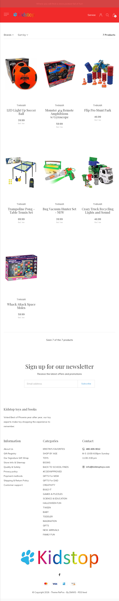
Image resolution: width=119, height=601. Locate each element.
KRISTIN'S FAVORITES (54, 449)
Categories (50, 441)
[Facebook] (59, 574)
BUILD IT (47, 489)
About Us (8, 449)
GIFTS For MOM (51, 476)
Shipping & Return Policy (16, 480)
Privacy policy (11, 471)
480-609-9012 (93, 449)
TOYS (45, 458)
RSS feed (82, 592)
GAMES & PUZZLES (53, 494)
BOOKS (46, 462)
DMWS (72, 592)
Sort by (22, 34)
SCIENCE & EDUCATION (55, 498)
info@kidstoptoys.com (98, 466)
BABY (46, 512)
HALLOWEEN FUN (52, 503)
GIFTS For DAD (50, 480)
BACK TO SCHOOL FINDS (56, 467)
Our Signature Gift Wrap (16, 458)
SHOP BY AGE (50, 453)
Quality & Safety (12, 467)
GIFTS (46, 525)
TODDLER (48, 516)
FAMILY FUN (49, 534)
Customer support (13, 485)
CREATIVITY (49, 485)
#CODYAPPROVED (52, 471)
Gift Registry (10, 453)
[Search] (107, 15)
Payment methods (13, 476)
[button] (6, 14)
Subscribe (86, 383)
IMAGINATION (50, 521)
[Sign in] (100, 15)
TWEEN (47, 507)
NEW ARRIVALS (51, 530)
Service (92, 15)
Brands (7, 34)
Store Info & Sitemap (14, 462)
